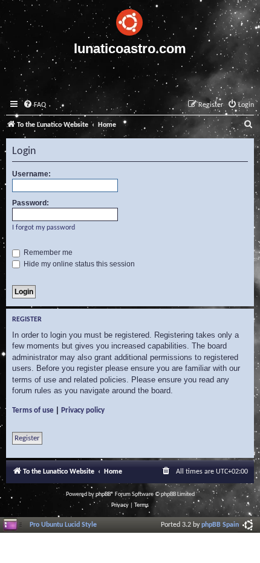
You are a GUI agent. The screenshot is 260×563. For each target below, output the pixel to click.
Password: (30, 203)
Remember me (47, 252)
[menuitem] (34, 105)
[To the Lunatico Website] (130, 20)
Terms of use (33, 410)
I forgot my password (43, 227)
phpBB (103, 494)
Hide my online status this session (78, 264)
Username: (31, 174)
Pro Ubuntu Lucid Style (63, 525)
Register (27, 438)
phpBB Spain (220, 525)
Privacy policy (83, 410)
